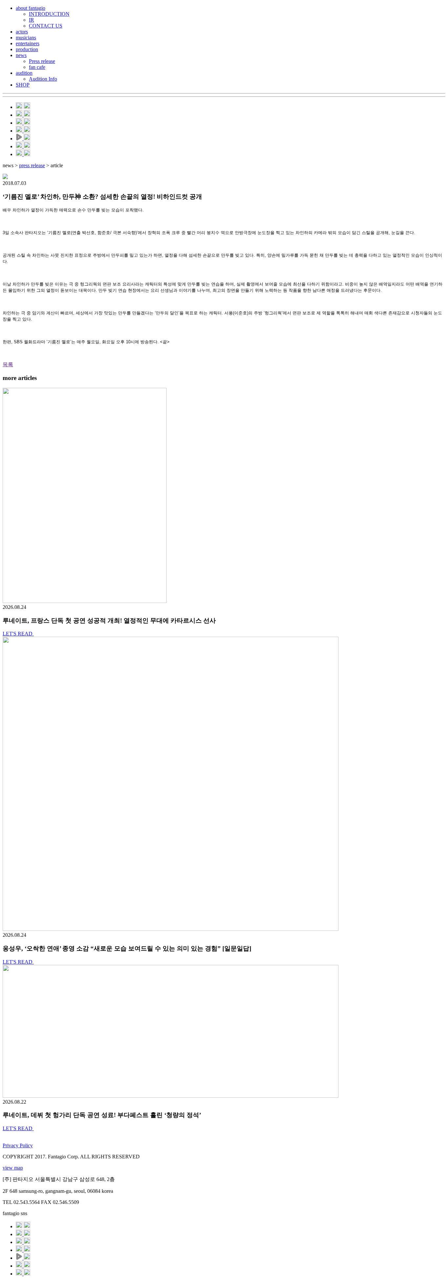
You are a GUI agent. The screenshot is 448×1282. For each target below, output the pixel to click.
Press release (42, 61)
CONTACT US (45, 26)
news (21, 55)
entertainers (27, 43)
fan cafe (37, 67)
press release (32, 165)
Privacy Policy (18, 1145)
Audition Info (43, 79)
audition (24, 73)
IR (31, 20)
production (27, 49)
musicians (26, 37)
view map (13, 1168)
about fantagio (30, 8)
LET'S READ (18, 633)
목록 (8, 364)
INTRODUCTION (49, 14)
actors (22, 31)
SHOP (23, 85)
